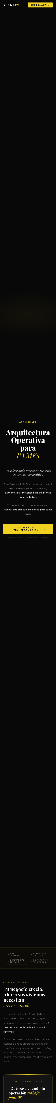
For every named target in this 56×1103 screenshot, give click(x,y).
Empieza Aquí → (40, 5)
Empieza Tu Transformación (29, 528)
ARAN (11, 5)
